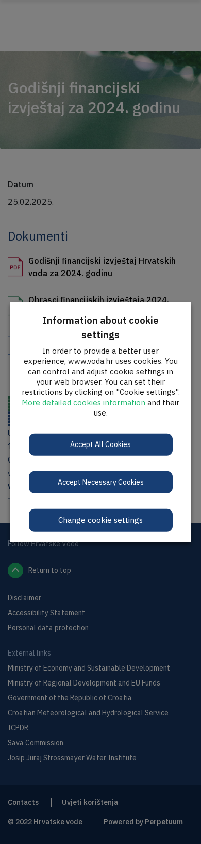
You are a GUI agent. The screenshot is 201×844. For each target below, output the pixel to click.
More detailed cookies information (83, 402)
